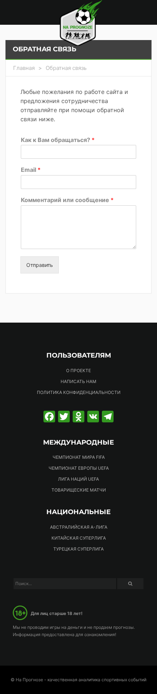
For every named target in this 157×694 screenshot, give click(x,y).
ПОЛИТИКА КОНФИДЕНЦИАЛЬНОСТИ (78, 392)
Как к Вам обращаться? (58, 139)
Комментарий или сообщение (67, 200)
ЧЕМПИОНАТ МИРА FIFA (79, 457)
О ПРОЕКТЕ (78, 370)
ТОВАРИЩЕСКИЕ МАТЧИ (78, 490)
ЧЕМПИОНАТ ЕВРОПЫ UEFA (79, 468)
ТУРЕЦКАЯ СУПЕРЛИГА (78, 549)
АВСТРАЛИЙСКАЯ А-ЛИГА (78, 527)
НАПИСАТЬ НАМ (78, 381)
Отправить (39, 265)
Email (31, 169)
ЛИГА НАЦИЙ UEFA (78, 479)
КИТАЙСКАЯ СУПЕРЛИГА (78, 538)
